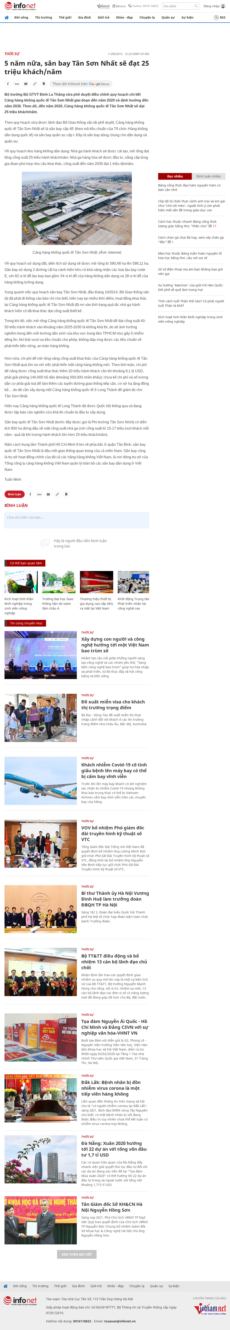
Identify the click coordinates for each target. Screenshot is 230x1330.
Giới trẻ (103, 17)
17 (214, 226)
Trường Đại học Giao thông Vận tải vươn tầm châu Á (57, 603)
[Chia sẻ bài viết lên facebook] (7, 83)
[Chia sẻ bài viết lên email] (25, 83)
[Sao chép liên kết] (34, 83)
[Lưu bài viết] (43, 83)
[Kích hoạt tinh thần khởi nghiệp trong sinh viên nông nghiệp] (21, 582)
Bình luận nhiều (209, 176)
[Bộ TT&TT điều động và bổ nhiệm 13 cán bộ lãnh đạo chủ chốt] (40, 972)
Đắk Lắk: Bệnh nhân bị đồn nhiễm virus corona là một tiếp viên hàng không (111, 1088)
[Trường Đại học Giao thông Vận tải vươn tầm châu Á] (58, 582)
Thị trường (43, 17)
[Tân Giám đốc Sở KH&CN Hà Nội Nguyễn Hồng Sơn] (40, 1220)
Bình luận (14, 494)
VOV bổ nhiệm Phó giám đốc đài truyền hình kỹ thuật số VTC (112, 833)
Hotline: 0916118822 (145, 6)
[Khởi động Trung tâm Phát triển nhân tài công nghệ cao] (134, 582)
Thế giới (65, 17)
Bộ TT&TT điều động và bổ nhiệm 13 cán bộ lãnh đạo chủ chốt (114, 962)
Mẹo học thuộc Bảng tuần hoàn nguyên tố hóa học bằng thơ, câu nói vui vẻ (190, 255)
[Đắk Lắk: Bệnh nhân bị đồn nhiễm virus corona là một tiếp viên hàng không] (40, 1098)
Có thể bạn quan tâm (26, 563)
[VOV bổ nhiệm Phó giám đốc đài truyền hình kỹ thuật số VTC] (40, 844)
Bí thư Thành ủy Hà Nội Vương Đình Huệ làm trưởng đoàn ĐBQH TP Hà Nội (115, 899)
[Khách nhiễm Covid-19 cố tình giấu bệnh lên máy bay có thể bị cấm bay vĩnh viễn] (40, 781)
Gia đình (84, 17)
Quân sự (168, 17)
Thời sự (12, 53)
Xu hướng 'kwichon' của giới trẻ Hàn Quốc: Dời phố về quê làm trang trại (190, 287)
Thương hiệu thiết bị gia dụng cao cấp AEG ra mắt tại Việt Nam (96, 603)
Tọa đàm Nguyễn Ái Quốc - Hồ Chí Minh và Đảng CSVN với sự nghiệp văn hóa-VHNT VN (114, 1027)
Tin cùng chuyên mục (26, 623)
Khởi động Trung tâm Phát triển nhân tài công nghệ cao (134, 603)
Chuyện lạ (147, 17)
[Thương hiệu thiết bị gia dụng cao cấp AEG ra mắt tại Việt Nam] (96, 582)
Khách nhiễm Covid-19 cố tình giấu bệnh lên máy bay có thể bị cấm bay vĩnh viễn (114, 770)
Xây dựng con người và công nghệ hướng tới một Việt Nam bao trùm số (115, 645)
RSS (223, 17)
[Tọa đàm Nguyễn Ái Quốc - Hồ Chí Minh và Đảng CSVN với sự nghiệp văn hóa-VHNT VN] (40, 1037)
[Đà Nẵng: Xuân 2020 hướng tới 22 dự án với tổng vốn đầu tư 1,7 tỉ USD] (40, 1159)
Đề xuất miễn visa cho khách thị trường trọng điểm (113, 705)
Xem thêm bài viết (77, 1254)
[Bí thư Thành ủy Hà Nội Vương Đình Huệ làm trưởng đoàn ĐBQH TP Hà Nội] (40, 909)
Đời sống (21, 17)
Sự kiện (187, 17)
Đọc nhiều (175, 176)
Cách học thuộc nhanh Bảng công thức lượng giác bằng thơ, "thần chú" (187, 223)
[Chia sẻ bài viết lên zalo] (16, 83)
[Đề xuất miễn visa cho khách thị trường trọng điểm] (40, 718)
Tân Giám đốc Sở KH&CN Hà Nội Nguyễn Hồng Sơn (111, 1207)
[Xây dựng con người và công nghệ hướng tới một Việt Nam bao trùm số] (40, 655)
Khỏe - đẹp (124, 17)
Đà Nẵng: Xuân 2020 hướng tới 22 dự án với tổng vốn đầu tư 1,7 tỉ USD (114, 1149)
